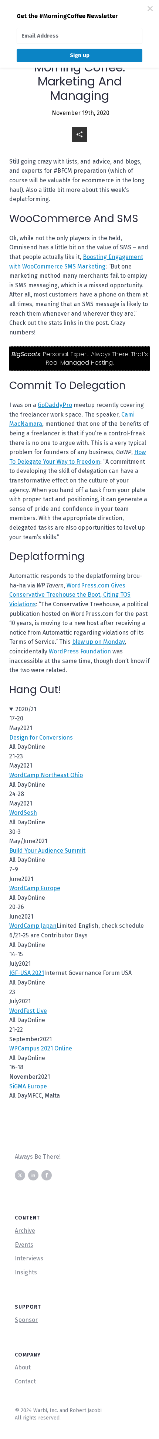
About (23, 1367)
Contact (25, 1381)
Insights (26, 1272)
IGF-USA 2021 (26, 972)
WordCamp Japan (33, 925)
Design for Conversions (41, 737)
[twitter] (20, 1175)
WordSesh (23, 812)
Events (24, 1244)
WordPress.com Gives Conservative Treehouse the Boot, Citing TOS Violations (70, 595)
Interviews (29, 1258)
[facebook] (46, 1175)
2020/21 (26, 709)
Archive (25, 1230)
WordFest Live (28, 1010)
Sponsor (26, 1319)
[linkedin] (33, 1175)
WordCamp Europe (34, 888)
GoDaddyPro (55, 404)
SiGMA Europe (28, 1086)
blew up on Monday (98, 641)
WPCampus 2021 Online (40, 1048)
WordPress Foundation (80, 651)
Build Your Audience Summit (47, 850)
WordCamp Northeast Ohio (46, 775)
